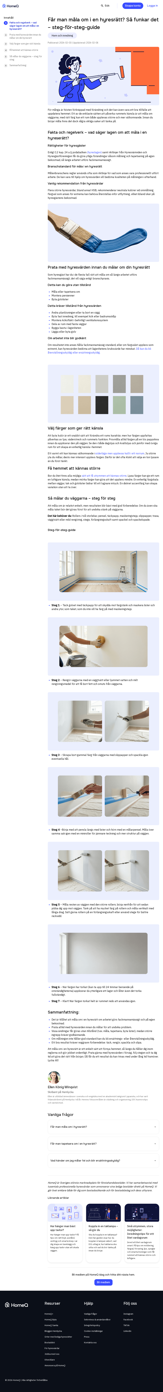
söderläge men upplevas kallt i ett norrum (119, 453)
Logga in (152, 5)
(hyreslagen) (94, 152)
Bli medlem (103, 1282)
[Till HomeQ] (11, 6)
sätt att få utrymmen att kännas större (104, 475)
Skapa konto (133, 5)
